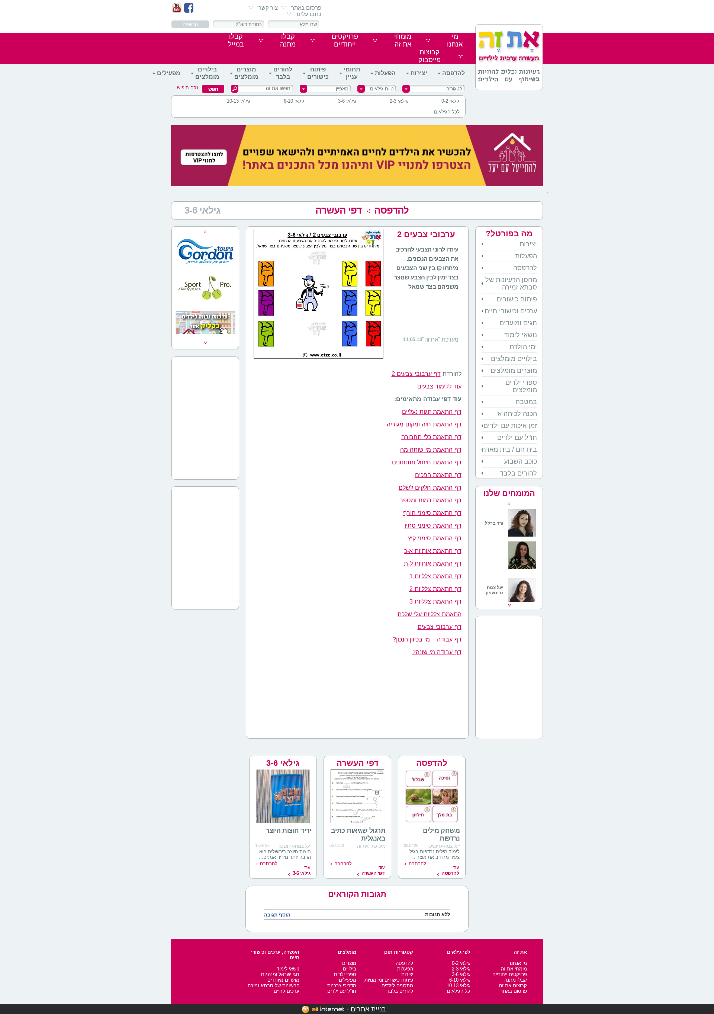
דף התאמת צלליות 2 (435, 589)
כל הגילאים (458, 991)
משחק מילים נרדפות (441, 834)
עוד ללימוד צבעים (439, 386)
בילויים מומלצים (207, 73)
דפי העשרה (338, 210)
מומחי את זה (514, 969)
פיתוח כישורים (318, 73)
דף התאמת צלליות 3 (435, 601)
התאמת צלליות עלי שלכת (429, 614)
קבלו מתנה (515, 980)
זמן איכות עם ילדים (510, 425)
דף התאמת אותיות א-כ (432, 551)
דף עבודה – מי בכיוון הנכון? (427, 639)
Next (509, 605)
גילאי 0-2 (450, 101)
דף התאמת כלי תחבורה (431, 437)
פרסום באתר (306, 7)
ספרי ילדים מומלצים (521, 386)
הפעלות (385, 73)
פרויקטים (345, 40)
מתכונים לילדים (397, 985)
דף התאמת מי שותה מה (430, 450)
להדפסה (453, 73)
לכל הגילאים (447, 112)
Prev (509, 503)
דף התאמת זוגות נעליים (431, 412)
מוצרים (349, 963)
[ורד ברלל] (510, 535)
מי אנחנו (518, 963)
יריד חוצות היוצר (288, 830)
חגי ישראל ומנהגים (280, 974)
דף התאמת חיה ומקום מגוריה (424, 424)
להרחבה (417, 863)
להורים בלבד (282, 73)
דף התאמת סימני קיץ (434, 538)
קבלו (288, 40)
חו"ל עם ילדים (517, 437)
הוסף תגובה (277, 915)
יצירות (419, 73)
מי (455, 40)
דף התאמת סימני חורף (432, 513)
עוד (450, 870)
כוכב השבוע (520, 461)
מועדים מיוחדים (283, 980)
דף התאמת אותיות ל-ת (432, 563)
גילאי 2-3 (399, 101)
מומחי (402, 40)
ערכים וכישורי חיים (511, 311)
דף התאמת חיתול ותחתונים (426, 462)
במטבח (526, 402)
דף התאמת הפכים (438, 475)
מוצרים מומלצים (246, 73)
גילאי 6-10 (294, 101)
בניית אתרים (368, 1009)
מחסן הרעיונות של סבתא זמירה (511, 283)
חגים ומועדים (518, 323)
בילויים (349, 969)
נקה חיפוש (187, 87)
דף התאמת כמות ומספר (430, 500)
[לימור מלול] (522, 570)
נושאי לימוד (520, 335)
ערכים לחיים (286, 991)
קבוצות (429, 56)
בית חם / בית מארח (509, 449)
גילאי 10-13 (238, 101)
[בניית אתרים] (323, 1009)
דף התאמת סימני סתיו (433, 525)
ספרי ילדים (345, 974)
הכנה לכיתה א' (516, 414)
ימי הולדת (523, 347)
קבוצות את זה (513, 985)
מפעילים (168, 73)
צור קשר (268, 7)
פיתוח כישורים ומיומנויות (388, 980)
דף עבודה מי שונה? (436, 652)
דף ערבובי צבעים (439, 627)
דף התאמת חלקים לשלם (430, 487)
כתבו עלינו (309, 14)
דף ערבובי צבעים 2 (416, 374)
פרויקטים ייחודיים (509, 974)
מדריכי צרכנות (341, 985)
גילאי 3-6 (347, 101)
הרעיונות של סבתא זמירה (273, 985)
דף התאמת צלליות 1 (435, 576)
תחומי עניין (352, 73)
